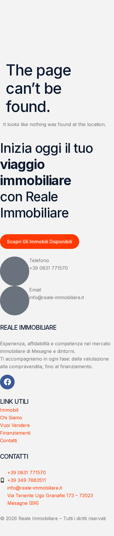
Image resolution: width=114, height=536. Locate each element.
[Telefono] (14, 271)
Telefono (39, 260)
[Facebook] (7, 382)
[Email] (14, 300)
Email (35, 290)
